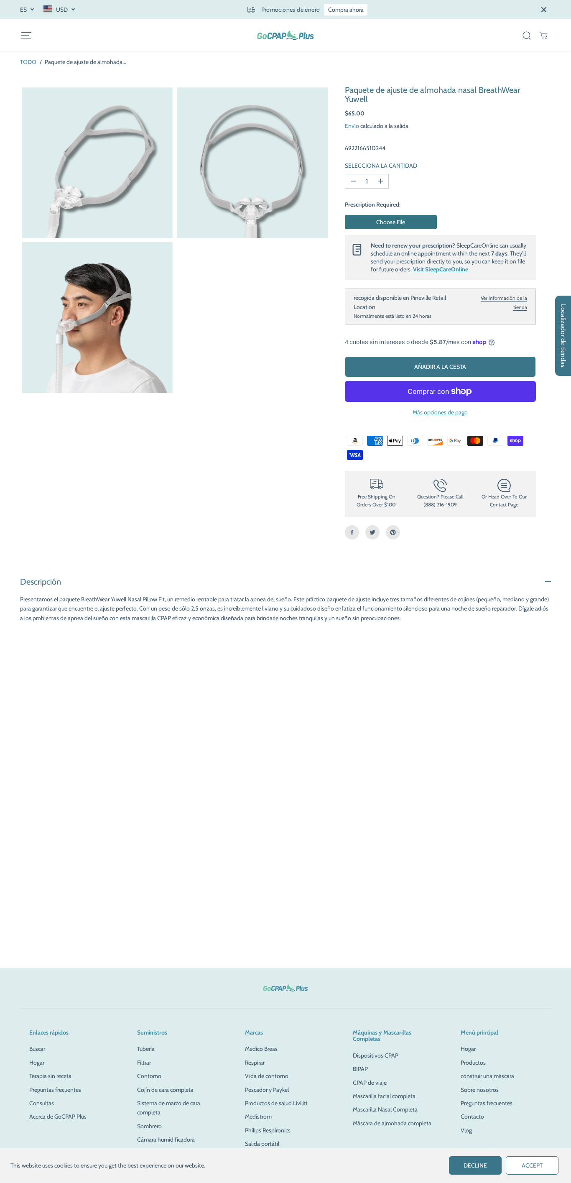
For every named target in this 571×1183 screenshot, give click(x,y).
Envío (352, 126)
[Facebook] (352, 532)
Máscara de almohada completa (392, 1123)
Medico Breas (261, 1049)
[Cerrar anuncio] (544, 10)
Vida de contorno (266, 1076)
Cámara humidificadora (166, 1139)
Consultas (41, 1103)
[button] (26, 35)
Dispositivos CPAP (375, 1055)
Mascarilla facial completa (384, 1096)
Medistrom (258, 1116)
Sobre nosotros (480, 1090)
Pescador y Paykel (267, 1090)
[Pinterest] (393, 532)
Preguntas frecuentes (55, 1090)
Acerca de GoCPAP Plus (58, 1116)
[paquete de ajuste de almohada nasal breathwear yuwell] (97, 162)
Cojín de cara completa (165, 1090)
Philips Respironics (268, 1130)
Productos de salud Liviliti (276, 1103)
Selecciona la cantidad (381, 165)
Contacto (472, 1116)
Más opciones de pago (440, 412)
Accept (532, 1165)
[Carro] (543, 35)
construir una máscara (487, 1076)
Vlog (466, 1130)
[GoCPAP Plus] (285, 35)
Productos (473, 1062)
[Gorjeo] (372, 532)
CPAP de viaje (370, 1082)
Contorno (149, 1076)
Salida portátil (262, 1143)
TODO (28, 62)
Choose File (390, 222)
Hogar (36, 1062)
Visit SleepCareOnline (440, 269)
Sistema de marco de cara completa (168, 1107)
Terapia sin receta (50, 1076)
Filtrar (144, 1062)
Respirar (255, 1062)
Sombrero (149, 1126)
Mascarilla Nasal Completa (385, 1109)
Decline (475, 1165)
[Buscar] (526, 35)
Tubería (146, 1049)
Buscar (37, 1049)
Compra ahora (346, 9)
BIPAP (360, 1069)
